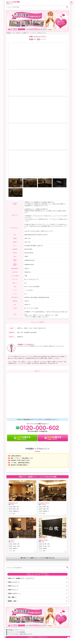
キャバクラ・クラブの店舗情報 (16, 632)
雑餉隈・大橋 (12, 601)
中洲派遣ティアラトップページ (16, 630)
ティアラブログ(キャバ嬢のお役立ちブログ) (20, 634)
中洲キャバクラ (13, 582)
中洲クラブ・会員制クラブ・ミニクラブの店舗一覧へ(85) (38, 558)
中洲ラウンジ (12, 589)
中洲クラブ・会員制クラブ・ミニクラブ (21, 578)
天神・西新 (12, 597)
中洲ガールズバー (14, 593)
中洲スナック (13, 586)
